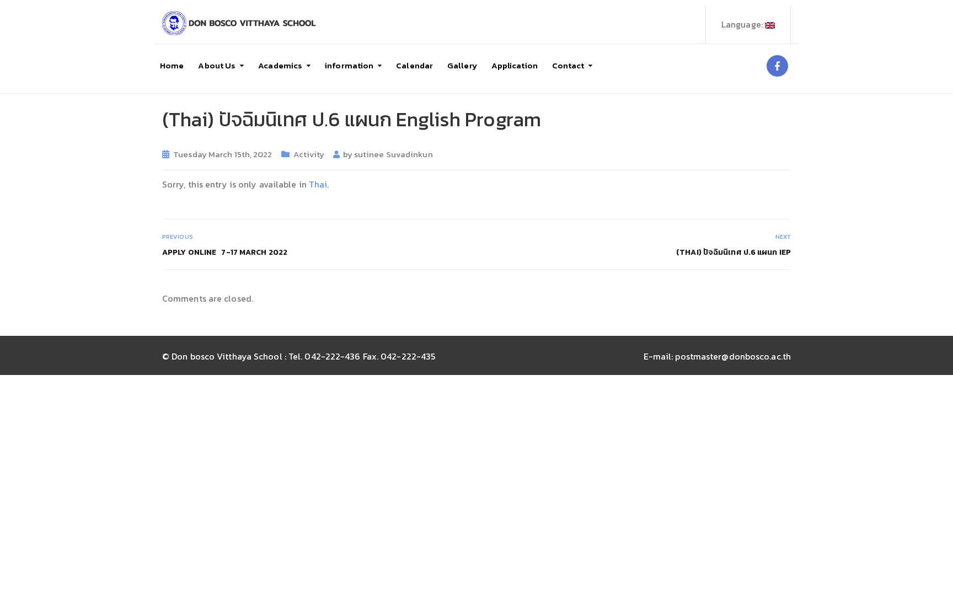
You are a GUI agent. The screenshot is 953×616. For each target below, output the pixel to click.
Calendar (414, 65)
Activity (309, 154)
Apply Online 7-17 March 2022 (224, 252)
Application (514, 65)
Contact (568, 65)
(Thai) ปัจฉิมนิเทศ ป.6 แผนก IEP (733, 252)
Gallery (462, 65)
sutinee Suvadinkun (393, 154)
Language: (743, 24)
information (349, 65)
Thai (318, 184)
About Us (216, 65)
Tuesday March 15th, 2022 (222, 154)
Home (172, 65)
